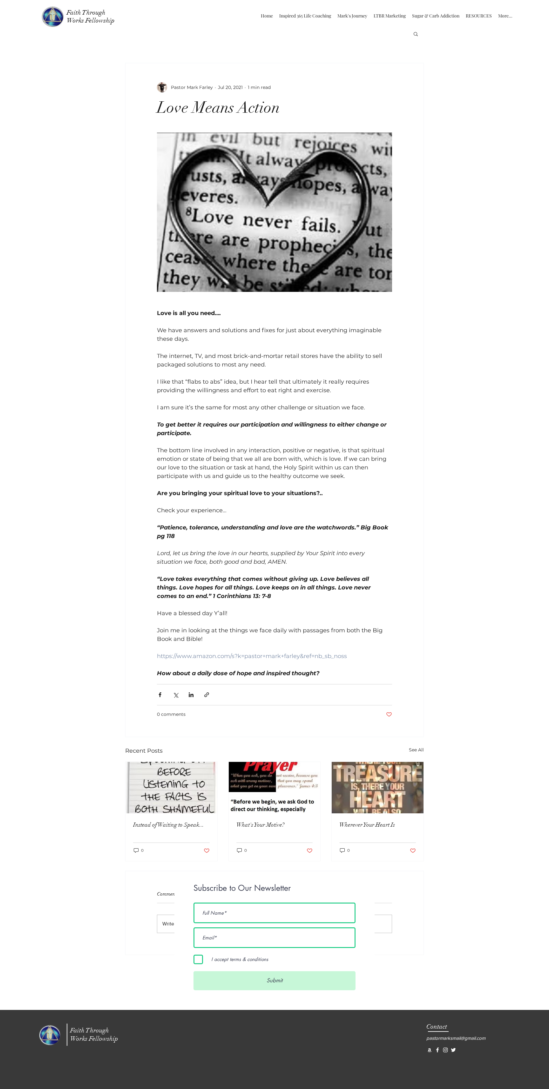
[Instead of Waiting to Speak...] (171, 787)
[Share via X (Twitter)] (176, 695)
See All (416, 750)
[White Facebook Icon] (437, 1050)
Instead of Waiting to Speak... (168, 824)
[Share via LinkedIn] (191, 695)
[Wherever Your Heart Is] (378, 787)
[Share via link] (207, 695)
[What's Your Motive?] (275, 787)
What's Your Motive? (260, 824)
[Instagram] (445, 1050)
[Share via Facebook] (160, 695)
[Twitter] (453, 1050)
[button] (416, 33)
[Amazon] (429, 1050)
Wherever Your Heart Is (367, 824)
